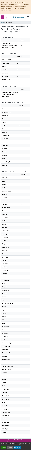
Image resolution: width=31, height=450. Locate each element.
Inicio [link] (2, 23)
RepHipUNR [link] (11, 440)
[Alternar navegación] (28, 17)
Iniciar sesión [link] (20, 17)
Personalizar (17, 447)
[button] (4, 17)
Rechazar (10, 447)
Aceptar (4, 447)
